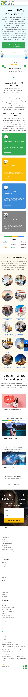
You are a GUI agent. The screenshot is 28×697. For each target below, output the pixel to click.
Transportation (5, 553)
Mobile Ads (4, 571)
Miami (18, 646)
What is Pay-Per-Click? (9, 467)
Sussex (4, 660)
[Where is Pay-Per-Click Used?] (14, 429)
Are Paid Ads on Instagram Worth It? (12, 409)
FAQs (3, 613)
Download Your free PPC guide (14, 52)
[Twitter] (26, 666)
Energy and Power (6, 537)
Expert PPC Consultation (7, 609)
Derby (19, 656)
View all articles (14, 484)
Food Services (5, 541)
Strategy (4, 562)
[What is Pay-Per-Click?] (14, 458)
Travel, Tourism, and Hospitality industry (10, 556)
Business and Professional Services (9, 531)
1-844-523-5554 (7, 631)
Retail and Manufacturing (7, 549)
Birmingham (9, 656)
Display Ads (4, 564)
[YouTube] (23, 668)
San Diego (17, 650)
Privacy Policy (4, 621)
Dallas (20, 644)
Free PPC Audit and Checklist (8, 611)
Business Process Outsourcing (8, 533)
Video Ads (4, 577)
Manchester (19, 658)
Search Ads (4, 575)
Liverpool (9, 658)
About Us (4, 605)
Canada (4, 639)
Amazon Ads (4, 584)
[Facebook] (23, 666)
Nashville (23, 646)
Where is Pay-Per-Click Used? (10, 438)
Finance (3, 539)
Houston (8, 646)
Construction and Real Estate (8, 535)
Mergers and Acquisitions (7, 547)
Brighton (15, 656)
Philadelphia (5, 650)
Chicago (11, 644)
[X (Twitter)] (26, 345)
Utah (12, 651)
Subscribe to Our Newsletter (8, 617)
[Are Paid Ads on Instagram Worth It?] (14, 401)
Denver (3, 646)
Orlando (23, 648)
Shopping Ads (5, 566)
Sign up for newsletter (14, 520)
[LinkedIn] (26, 349)
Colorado (16, 644)
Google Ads (4, 590)
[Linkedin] (26, 668)
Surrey (24, 658)
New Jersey (4, 648)
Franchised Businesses (7, 543)
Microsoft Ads (5, 586)
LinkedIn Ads (4, 594)
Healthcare (4, 545)
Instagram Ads (5, 592)
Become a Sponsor (6, 615)
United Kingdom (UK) (7, 654)
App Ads (3, 568)
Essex (22, 656)
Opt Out (3, 619)
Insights (3, 603)
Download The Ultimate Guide (8, 607)
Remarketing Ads (5, 573)
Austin (7, 644)
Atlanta (3, 644)
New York (10, 648)
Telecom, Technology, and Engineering (10, 551)
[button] (25, 66)
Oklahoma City (16, 648)
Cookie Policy (4, 624)
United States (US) (6, 642)
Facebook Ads (5, 588)
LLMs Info (4, 628)
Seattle (8, 651)
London (14, 658)
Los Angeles (14, 646)
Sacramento (11, 650)
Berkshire (4, 656)
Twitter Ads (4, 596)
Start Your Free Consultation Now (14, 45)
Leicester (4, 658)
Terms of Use (5, 626)
